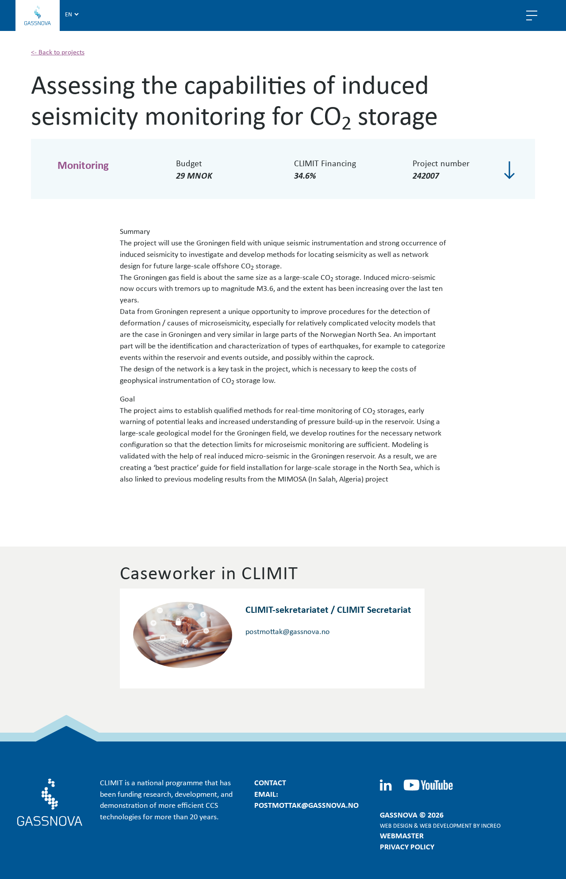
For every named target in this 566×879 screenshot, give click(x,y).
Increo (491, 825)
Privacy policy (407, 846)
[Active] (509, 170)
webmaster (402, 835)
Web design (396, 825)
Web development (446, 825)
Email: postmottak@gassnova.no (306, 799)
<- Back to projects (57, 52)
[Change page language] (71, 13)
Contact (270, 782)
